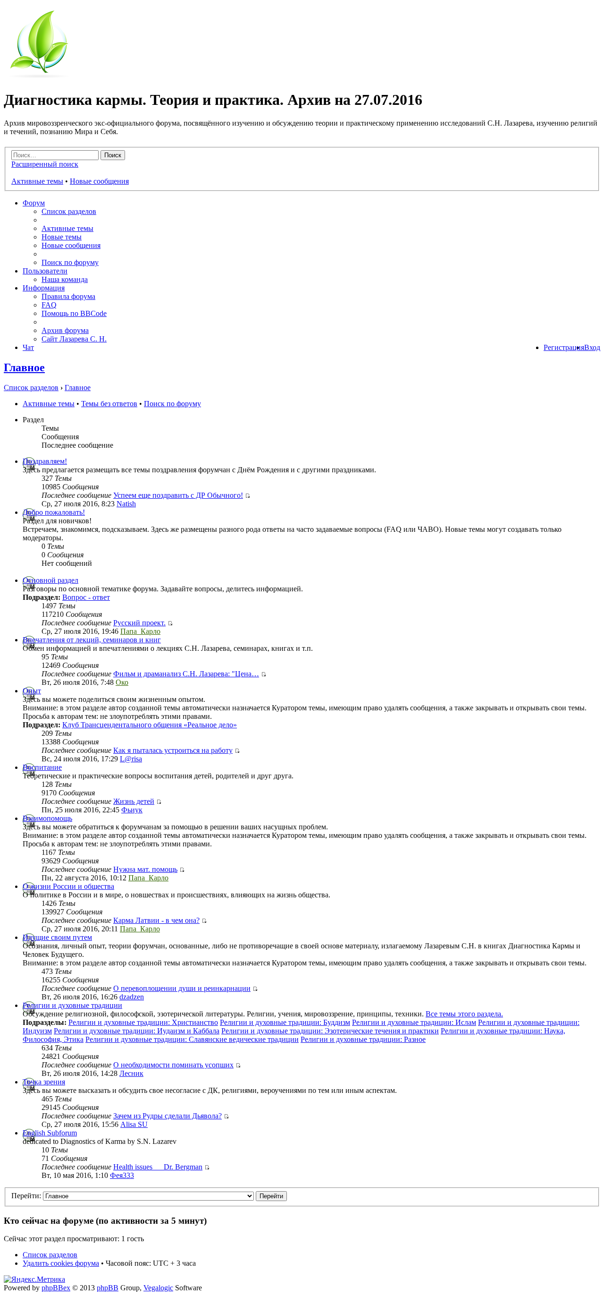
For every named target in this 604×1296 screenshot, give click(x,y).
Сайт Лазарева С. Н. (74, 339)
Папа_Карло (140, 631)
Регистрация (564, 347)
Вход (592, 347)
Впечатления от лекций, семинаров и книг (92, 640)
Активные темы (37, 181)
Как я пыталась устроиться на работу (173, 750)
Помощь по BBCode (74, 313)
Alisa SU (134, 1124)
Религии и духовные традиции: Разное (363, 1039)
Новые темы (62, 237)
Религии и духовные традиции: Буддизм (285, 1022)
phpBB (107, 1288)
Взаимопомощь (47, 818)
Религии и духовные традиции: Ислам (414, 1022)
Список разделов (69, 211)
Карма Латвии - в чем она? (156, 920)
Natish (126, 504)
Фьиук (132, 810)
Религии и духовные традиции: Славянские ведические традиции (192, 1039)
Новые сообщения (99, 181)
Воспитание (42, 767)
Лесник (131, 1073)
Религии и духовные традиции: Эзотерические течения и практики (330, 1031)
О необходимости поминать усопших (173, 1065)
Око (122, 682)
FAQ (49, 305)
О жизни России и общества (68, 886)
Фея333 (122, 1175)
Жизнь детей (133, 801)
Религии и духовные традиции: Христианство (143, 1022)
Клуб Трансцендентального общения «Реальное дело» (149, 725)
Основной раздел (50, 580)
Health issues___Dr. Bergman (157, 1167)
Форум (34, 203)
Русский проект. (139, 623)
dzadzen (131, 997)
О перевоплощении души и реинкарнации (182, 988)
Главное (24, 367)
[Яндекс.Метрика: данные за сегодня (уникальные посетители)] (34, 1279)
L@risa (131, 759)
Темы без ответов (109, 404)
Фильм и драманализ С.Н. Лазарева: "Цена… (186, 674)
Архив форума (65, 330)
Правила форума (68, 296)
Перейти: (26, 1196)
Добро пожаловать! (54, 512)
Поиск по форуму (70, 262)
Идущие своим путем (57, 937)
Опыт (32, 691)
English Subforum (50, 1133)
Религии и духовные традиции (72, 1005)
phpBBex (56, 1288)
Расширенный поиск (44, 164)
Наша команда (65, 279)
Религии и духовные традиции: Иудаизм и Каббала (136, 1031)
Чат (28, 347)
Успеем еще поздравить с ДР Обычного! (178, 495)
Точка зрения (44, 1082)
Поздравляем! (45, 461)
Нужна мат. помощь (145, 869)
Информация (44, 288)
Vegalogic (158, 1288)
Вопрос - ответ (86, 597)
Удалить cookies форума (61, 1263)
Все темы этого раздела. (464, 1014)
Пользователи (45, 271)
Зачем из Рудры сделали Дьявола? (167, 1116)
